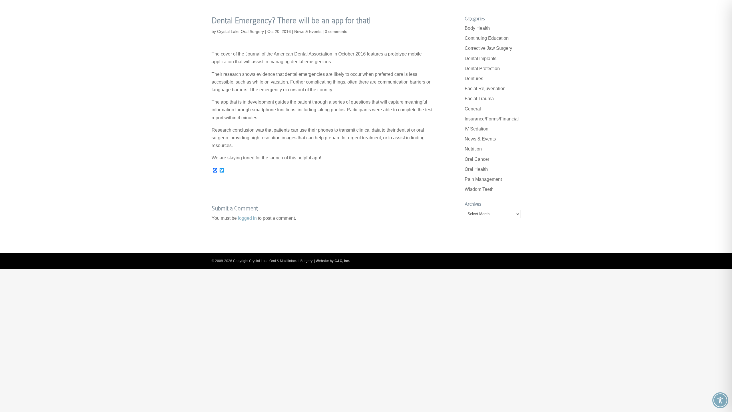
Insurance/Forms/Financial (492, 118)
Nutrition (473, 148)
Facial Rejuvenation (485, 88)
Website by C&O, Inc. (333, 261)
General (473, 108)
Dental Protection (482, 68)
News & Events (307, 31)
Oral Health (476, 169)
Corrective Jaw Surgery (488, 48)
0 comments (336, 31)
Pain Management (483, 179)
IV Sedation (476, 128)
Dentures (474, 78)
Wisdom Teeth (479, 189)
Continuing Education (487, 38)
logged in (247, 218)
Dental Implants (480, 58)
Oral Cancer (477, 159)
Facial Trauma (479, 98)
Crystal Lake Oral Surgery (240, 31)
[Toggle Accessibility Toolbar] (720, 400)
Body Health (477, 28)
